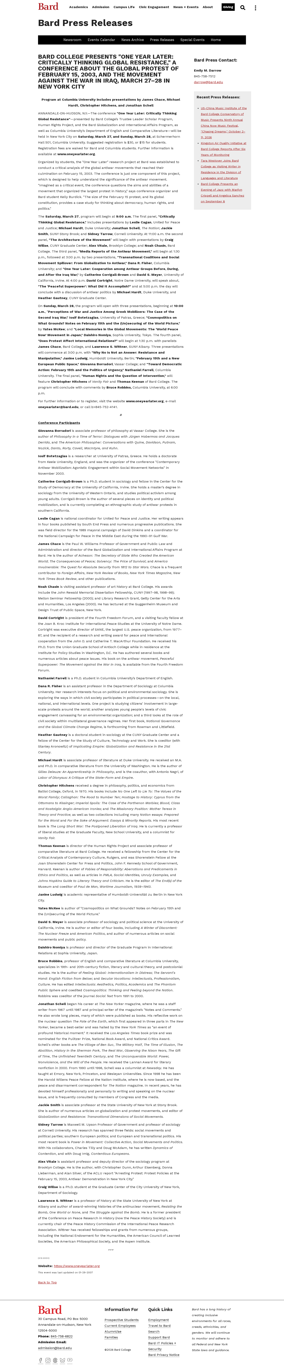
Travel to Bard (159, 1326)
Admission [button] (100, 7)
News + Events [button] (186, 7)
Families (111, 1337)
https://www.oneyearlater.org (77, 1266)
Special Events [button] (192, 40)
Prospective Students (122, 1320)
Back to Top (47, 1282)
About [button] (208, 7)
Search (242, 7)
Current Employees (120, 1326)
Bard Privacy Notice (163, 1355)
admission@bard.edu (55, 1348)
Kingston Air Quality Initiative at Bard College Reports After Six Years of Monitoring (223, 148)
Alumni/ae (113, 1331)
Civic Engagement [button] (154, 7)
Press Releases (162, 40)
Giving (228, 7)
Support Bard (159, 1337)
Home (216, 40)
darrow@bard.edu (208, 82)
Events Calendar (101, 40)
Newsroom (72, 40)
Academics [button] (78, 7)
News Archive (132, 40)
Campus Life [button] (124, 7)
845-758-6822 (62, 1336)
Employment (158, 1320)
